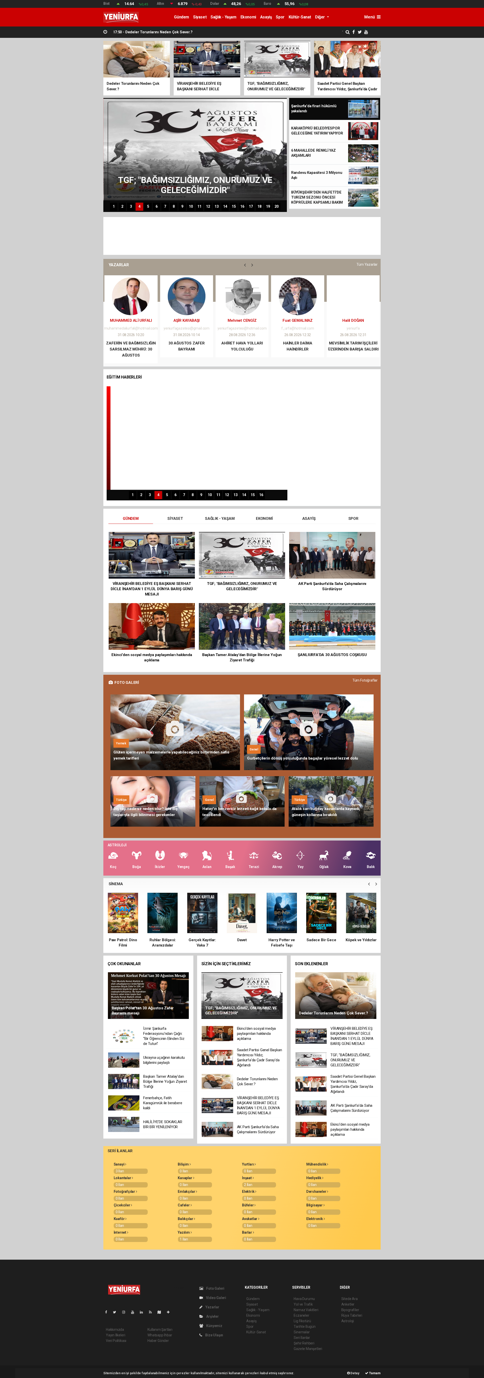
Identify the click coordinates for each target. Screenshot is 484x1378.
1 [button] (114, 206)
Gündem (181, 17)
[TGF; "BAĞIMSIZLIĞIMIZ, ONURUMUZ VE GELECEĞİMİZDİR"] (242, 995)
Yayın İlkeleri (115, 1335)
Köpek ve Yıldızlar (321, 940)
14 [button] (225, 206)
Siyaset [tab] (175, 518)
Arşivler (212, 1316)
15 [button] (234, 206)
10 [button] (191, 206)
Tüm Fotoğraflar (365, 680)
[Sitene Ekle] (170, 1312)
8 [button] (174, 206)
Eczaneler (301, 1315)
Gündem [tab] (131, 518)
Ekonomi (248, 17)
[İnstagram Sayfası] (125, 1312)
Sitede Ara (349, 1299)
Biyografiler (350, 1310)
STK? (353, 343)
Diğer (320, 17)
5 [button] (148, 206)
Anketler (347, 1304)
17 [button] (251, 206)
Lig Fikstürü (302, 1321)
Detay (354, 1373)
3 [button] (131, 206)
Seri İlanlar (302, 1338)
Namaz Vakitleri (306, 1310)
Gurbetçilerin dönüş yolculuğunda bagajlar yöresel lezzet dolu (302, 758)
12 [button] (208, 206)
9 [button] (182, 206)
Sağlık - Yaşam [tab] (219, 518)
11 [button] (199, 206)
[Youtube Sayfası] (134, 1312)
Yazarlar (212, 1307)
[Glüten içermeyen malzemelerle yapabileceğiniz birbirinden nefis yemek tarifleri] (175, 732)
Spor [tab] (353, 518)
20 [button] (277, 206)
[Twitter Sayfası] (116, 1312)
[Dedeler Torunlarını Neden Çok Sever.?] (335, 995)
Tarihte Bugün (305, 1327)
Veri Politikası (116, 1341)
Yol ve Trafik (303, 1304)
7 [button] (165, 206)
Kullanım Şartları (159, 1330)
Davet (202, 940)
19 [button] (268, 206)
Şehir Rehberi (304, 1343)
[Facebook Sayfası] (108, 1312)
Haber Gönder (158, 1341)
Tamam (374, 1373)
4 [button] (139, 206)
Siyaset (199, 17)
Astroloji (347, 1321)
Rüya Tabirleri (351, 1315)
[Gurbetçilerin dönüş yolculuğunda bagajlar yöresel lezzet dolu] (309, 732)
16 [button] (242, 206)
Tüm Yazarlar (367, 264)
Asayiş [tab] (309, 518)
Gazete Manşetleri (308, 1349)
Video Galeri (215, 1298)
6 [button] (157, 206)
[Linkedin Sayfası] (143, 1312)
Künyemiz (213, 1326)
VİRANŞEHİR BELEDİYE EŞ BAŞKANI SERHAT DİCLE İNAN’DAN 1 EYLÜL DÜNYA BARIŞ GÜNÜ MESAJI (202, 32)
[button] (244, 265)
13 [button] (217, 206)
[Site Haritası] (161, 1312)
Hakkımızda (115, 1330)
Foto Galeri (214, 1288)
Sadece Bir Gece (281, 940)
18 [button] (259, 206)
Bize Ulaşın (213, 1335)
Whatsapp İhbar (159, 1335)
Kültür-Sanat (300, 17)
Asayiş (266, 17)
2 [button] (122, 206)
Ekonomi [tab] (264, 518)
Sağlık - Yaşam (223, 17)
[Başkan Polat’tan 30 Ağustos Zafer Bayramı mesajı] (148, 995)
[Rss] (152, 1312)
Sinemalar (302, 1332)
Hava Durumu (304, 1299)
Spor (280, 17)
